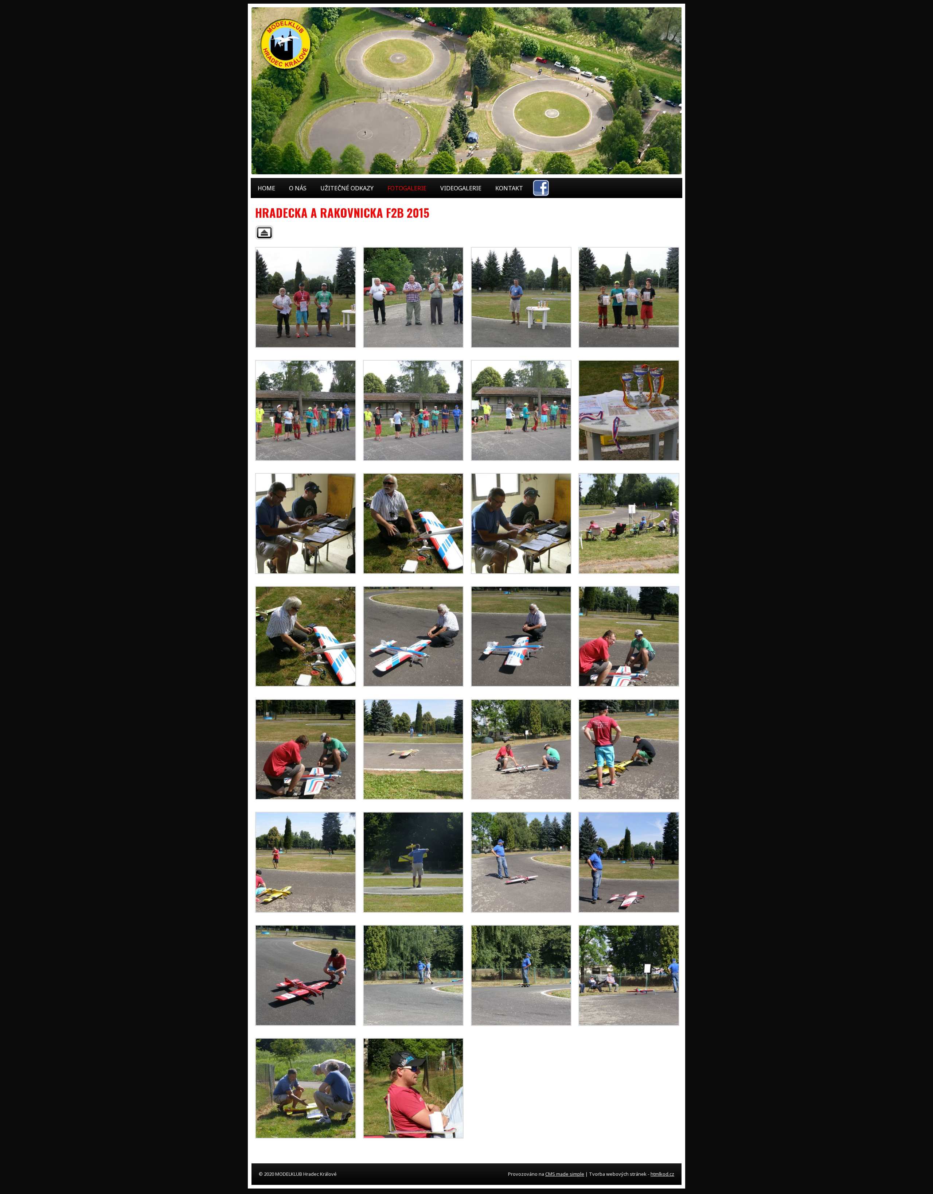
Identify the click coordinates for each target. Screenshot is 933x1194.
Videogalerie (460, 188)
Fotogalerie (406, 188)
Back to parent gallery (264, 232)
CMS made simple (564, 1174)
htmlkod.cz (662, 1174)
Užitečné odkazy (347, 188)
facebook (541, 188)
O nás (298, 188)
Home (266, 188)
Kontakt (509, 188)
